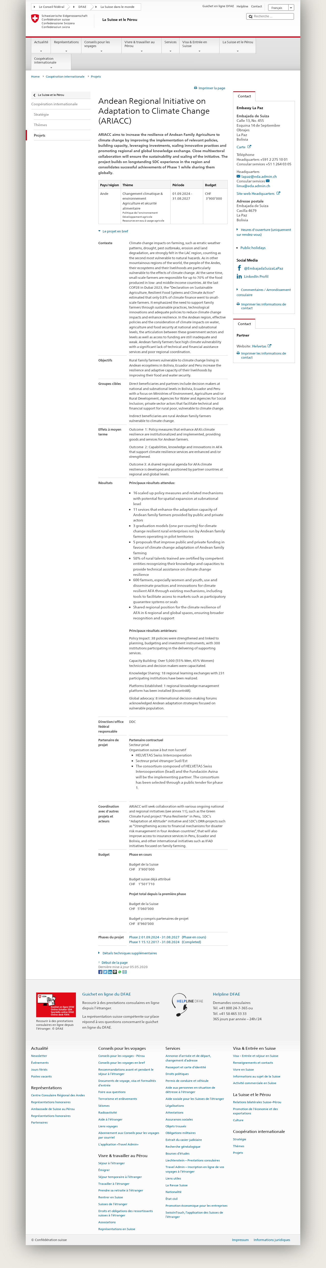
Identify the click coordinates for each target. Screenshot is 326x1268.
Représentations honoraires (51, 1102)
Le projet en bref (115, 231)
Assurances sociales (179, 1119)
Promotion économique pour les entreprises (196, 1205)
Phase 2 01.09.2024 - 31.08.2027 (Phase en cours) (167, 937)
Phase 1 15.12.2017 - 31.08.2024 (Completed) (165, 942)
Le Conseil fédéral (51, 7)
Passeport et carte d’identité (186, 1067)
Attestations (174, 1112)
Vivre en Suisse (243, 1069)
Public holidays (253, 247)
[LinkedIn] (110, 971)
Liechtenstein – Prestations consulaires (193, 1160)
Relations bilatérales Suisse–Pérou (257, 1102)
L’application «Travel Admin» (118, 1144)
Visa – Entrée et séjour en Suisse (255, 1056)
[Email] (125, 971)
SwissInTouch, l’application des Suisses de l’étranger (194, 1215)
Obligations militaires (181, 1133)
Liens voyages (108, 1126)
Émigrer (104, 1170)
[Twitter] (105, 971)
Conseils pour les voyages (97, 44)
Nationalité (174, 1192)
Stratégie (239, 1139)
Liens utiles (173, 1178)
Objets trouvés (176, 1126)
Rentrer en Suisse (110, 1197)
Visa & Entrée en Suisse (194, 44)
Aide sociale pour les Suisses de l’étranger (195, 1099)
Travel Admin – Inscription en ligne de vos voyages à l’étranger (195, 1169)
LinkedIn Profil (256, 276)
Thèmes (238, 1146)
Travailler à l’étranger (113, 1183)
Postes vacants (41, 1076)
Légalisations (175, 1105)
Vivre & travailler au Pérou (140, 44)
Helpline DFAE (226, 994)
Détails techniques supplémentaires (129, 953)
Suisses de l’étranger (112, 1204)
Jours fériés (39, 1069)
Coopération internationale (45, 61)
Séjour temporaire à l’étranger (120, 1177)
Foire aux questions (112, 1092)
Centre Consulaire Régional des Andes (58, 1095)
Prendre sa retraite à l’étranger (120, 1190)
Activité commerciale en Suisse (254, 1083)
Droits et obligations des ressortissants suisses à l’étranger (125, 1213)
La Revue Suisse (177, 1185)
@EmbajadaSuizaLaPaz (263, 268)
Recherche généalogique (183, 1146)
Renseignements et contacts (253, 1063)
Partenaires (39, 1122)
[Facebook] (100, 971)
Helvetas (259, 346)
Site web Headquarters (256, 193)
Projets (238, 1153)
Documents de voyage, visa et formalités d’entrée (127, 1083)
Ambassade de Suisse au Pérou (53, 1109)
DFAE (82, 7)
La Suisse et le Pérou (238, 42)
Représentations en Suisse (116, 1229)
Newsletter (39, 1056)
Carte (241, 147)
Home (35, 76)
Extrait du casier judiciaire (184, 1140)
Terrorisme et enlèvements (117, 1099)
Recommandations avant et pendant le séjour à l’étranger (126, 1072)
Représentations (66, 42)
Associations (107, 1222)
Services (170, 42)
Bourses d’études (177, 1153)
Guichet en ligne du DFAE (106, 994)
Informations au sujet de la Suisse (256, 1076)
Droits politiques (177, 1074)
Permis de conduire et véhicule (187, 1081)
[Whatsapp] (120, 971)
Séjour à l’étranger (111, 1163)
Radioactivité (107, 1112)
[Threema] (115, 971)
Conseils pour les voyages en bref (121, 1063)
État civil (172, 1199)
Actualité (41, 42)
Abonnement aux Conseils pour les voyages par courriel (128, 1135)
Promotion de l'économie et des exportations (255, 1111)
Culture (238, 1120)
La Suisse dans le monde (117, 7)
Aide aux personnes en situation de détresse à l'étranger (190, 1090)
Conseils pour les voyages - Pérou (121, 1056)
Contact (242, 96)
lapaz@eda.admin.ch (259, 176)
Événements (40, 1063)
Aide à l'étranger (110, 1119)
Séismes (104, 1105)
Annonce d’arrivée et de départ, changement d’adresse (188, 1058)
